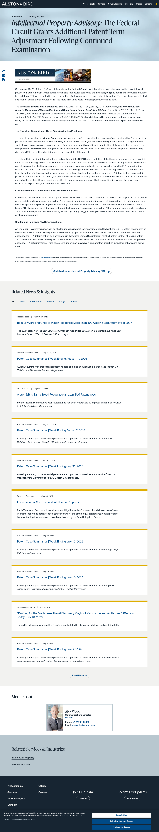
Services (101, 4)
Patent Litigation (21, 764)
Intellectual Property (23, 758)
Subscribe (132, 799)
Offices (138, 4)
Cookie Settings (122, 815)
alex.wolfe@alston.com (83, 725)
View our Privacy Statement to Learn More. (19, 819)
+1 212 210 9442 (81, 722)
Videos (73, 301)
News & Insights (115, 4)
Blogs (62, 301)
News (22, 301)
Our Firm (129, 4)
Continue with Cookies (121, 827)
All (13, 301)
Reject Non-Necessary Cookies (121, 821)
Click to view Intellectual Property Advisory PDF (79, 271)
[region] (79, 821)
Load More (78, 675)
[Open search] (156, 4)
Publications (36, 301)
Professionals (89, 4)
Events (50, 301)
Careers (148, 4)
